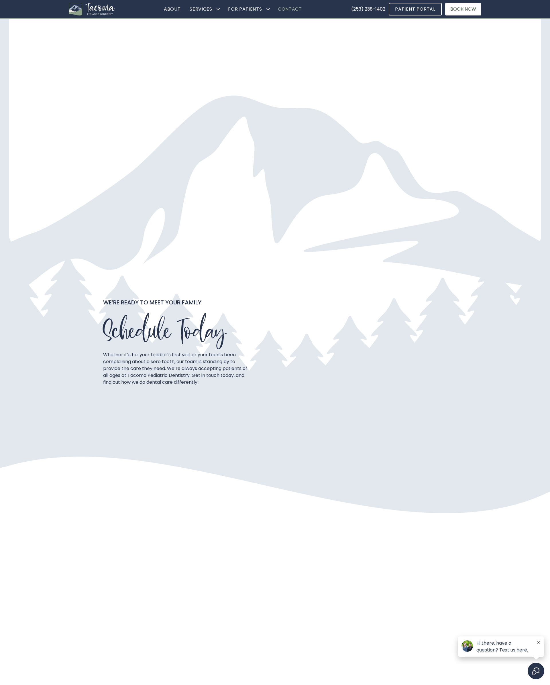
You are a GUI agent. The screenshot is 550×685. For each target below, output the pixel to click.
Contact (290, 9)
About (172, 9)
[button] (204, 9)
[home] (92, 9)
